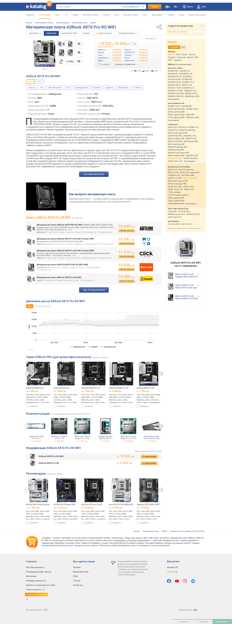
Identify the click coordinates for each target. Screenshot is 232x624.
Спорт (181, 15)
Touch (39, 280)
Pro (41, 88)
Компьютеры (44, 15)
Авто (145, 15)
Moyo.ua (40, 244)
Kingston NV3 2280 (36, 437)
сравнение (157, 540)
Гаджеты (30, 15)
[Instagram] (185, 581)
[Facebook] (169, 581)
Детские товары (131, 15)
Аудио (75, 15)
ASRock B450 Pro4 (62, 388)
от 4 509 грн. (32, 391)
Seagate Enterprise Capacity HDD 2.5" (105, 437)
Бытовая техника (90, 15)
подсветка (109, 88)
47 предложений (149, 463)
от (36, 441)
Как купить (150, 39)
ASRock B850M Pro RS (118, 388)
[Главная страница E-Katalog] (39, 7)
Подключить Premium (36, 594)
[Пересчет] (132, 71)
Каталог (29, 23)
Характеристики (69, 33)
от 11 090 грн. (33, 507)
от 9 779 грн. (143, 507)
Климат (106, 15)
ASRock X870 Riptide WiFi (64, 504)
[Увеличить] (44, 53)
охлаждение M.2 (81, 88)
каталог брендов (74, 545)
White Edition (123, 88)
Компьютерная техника (44, 23)
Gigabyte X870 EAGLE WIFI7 (148, 504)
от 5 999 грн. (87, 391)
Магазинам (31, 576)
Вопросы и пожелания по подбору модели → (185, 228)
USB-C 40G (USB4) (54, 88)
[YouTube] (177, 581)
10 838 (127, 265)
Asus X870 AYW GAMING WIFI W (122, 504)
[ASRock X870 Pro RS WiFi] (61, 44)
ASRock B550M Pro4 (35, 388)
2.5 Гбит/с (137, 88)
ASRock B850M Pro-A (90, 388)
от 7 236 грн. (143, 391)
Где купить (35, 33)
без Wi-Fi (38, 81)
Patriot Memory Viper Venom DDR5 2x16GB (151, 437)
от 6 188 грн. (115, 391)
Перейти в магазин (127, 230)
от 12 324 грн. (61, 507)
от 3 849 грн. (60, 391)
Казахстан (78, 585)
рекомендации (49, 545)
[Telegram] (193, 581)
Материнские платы (79, 23)
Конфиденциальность (36, 580)
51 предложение (149, 456)
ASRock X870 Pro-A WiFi (91, 504)
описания (69, 543)
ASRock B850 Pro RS (145, 388)
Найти (155, 7)
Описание (51, 33)
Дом (117, 15)
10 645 (127, 226)
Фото (57, 15)
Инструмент (157, 15)
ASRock (93, 23)
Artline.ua (40, 232)
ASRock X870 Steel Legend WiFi (39, 504)
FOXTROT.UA (42, 268)
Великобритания (80, 572)
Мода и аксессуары (197, 15)
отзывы (104, 543)
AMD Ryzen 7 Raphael (59, 437)
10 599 (127, 276)
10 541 (127, 239)
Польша (76, 580)
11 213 (127, 252)
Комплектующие (62, 23)
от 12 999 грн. (116, 507)
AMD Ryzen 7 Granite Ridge (82, 437)
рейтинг (187, 543)
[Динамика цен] (134, 43)
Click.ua (40, 258)
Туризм (171, 15)
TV (66, 15)
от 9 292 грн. (87, 507)
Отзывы (86, 33)
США (75, 576)
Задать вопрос (105, 33)
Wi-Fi (68, 88)
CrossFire (96, 88)
